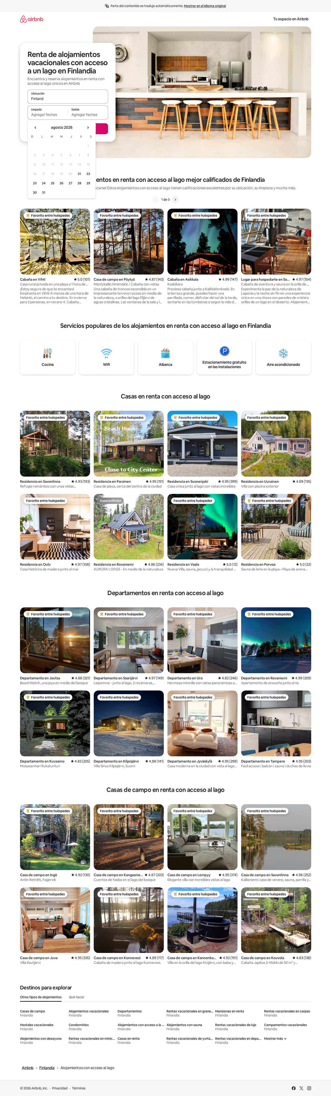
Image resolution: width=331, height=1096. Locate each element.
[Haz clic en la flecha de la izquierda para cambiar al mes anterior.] (35, 127)
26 (61, 183)
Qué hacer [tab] (76, 997)
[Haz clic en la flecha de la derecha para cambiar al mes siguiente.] (87, 127)
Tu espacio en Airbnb (290, 19)
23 (35, 183)
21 (79, 174)
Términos (79, 1088)
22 (88, 174)
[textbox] (47, 114)
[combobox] (67, 98)
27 (70, 183)
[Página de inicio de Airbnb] (31, 19)
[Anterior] (155, 199)
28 (79, 183)
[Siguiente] (175, 199)
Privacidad (60, 1088)
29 (88, 183)
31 (43, 192)
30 (35, 192)
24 (43, 183)
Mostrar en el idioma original (205, 6)
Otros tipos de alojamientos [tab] (41, 997)
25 (52, 183)
